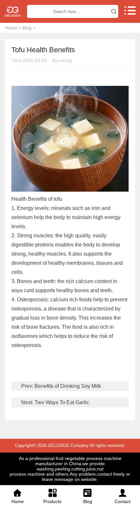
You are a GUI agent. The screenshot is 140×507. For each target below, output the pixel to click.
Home (11, 27)
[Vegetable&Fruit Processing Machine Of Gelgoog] (13, 12)
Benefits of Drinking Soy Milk (67, 386)
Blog (27, 27)
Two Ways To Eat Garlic (61, 402)
